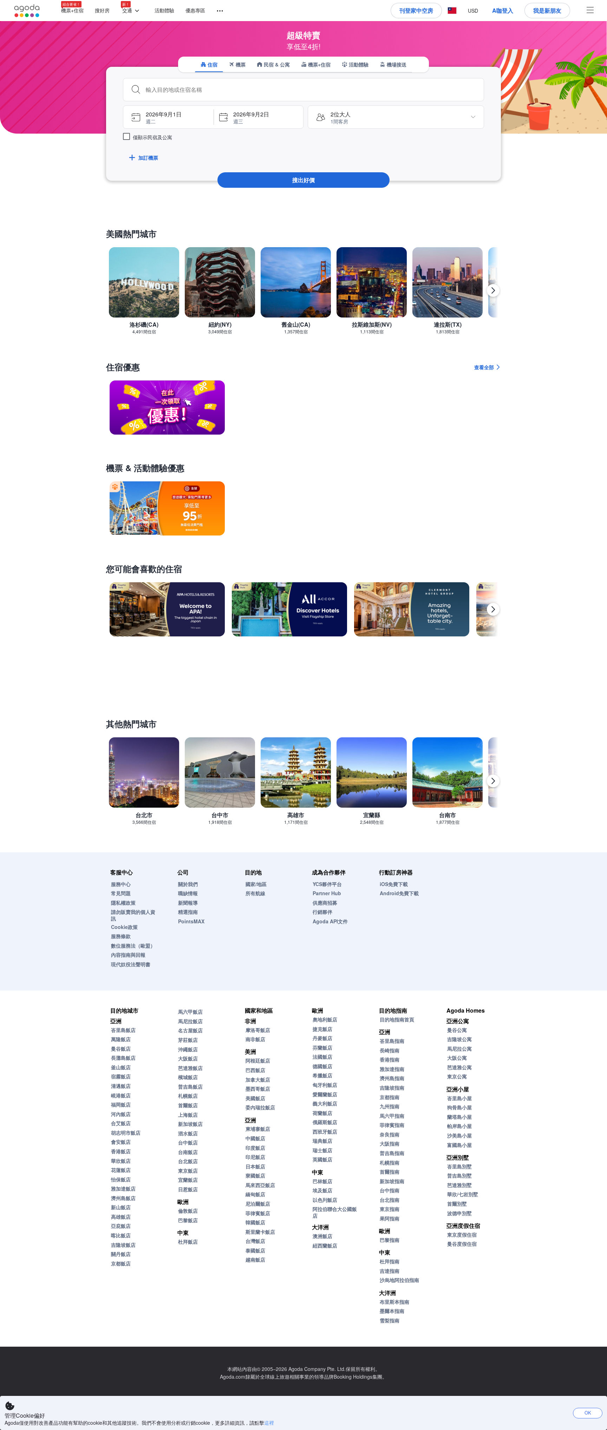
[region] (303, 293)
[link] (167, 407)
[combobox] (312, 89)
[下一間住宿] (493, 609)
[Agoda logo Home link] (27, 10)
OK (588, 1412)
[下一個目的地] (493, 290)
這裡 (269, 1422)
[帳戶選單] (590, 10)
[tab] (209, 64)
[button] (132, 10)
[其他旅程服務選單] (217, 11)
